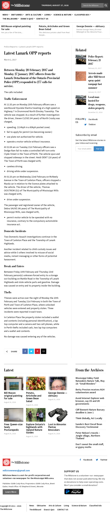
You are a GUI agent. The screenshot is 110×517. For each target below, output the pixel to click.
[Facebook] (25, 351)
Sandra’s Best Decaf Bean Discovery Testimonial (89, 425)
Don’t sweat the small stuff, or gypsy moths (90, 446)
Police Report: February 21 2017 (95, 60)
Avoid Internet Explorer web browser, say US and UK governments (90, 400)
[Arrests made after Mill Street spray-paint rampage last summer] (81, 76)
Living (66, 505)
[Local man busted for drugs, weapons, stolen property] (81, 100)
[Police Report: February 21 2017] (81, 59)
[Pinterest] (37, 351)
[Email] (43, 351)
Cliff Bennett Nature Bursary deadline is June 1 (90, 411)
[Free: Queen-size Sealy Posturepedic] (13, 415)
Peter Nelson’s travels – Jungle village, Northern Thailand (88, 435)
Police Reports (10, 46)
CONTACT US (62, 509)
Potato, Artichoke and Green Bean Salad (54, 28)
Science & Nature (79, 505)
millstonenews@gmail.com (16, 470)
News (31, 505)
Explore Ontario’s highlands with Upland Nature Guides (35, 428)
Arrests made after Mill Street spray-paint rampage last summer (96, 80)
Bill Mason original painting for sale (16, 28)
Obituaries (41, 505)
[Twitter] (31, 351)
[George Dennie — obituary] (57, 383)
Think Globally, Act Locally (89, 418)
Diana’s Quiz (49, 509)
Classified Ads (95, 505)
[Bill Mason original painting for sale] (13, 383)
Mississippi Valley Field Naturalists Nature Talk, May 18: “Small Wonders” (90, 380)
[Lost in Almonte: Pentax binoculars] (57, 415)
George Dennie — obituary (90, 26)
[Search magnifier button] (106, 5)
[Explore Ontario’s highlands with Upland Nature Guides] (35, 415)
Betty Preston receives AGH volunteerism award (90, 391)
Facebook (93, 119)
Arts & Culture (55, 505)
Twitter (92, 124)
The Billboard (35, 509)
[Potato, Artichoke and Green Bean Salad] (35, 383)
